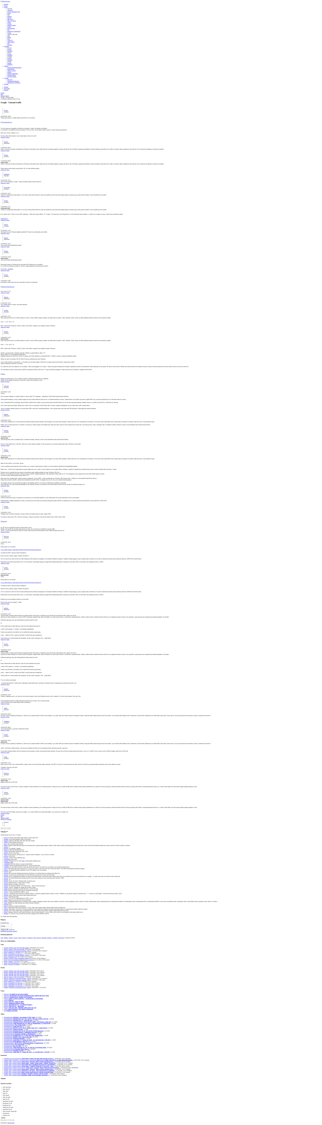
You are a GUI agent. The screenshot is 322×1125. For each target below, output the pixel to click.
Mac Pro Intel (6, 1097)
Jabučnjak (10, 10)
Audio (9, 27)
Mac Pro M (6, 1099)
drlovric (6, 848)
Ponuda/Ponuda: (19, 1017)
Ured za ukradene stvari (13, 11)
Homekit (9, 45)
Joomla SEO (11, 1123)
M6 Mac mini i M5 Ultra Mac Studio (19, 947)
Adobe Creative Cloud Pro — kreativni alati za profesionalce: (38, 1060)
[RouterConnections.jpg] (7, 286)
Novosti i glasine (11, 76)
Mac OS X (10, 19)
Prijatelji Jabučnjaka (12, 73)
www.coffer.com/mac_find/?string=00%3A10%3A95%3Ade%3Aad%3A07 (21, 549)
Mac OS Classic (11, 21)
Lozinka (3, 926)
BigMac (6, 938)
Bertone (9, 819)
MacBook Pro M (7, 1109)
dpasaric (6, 839)
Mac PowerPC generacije (10, 1111)
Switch (9, 33)
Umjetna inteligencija (13, 963)
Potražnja (9, 51)
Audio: (8, 1000)
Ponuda (9, 49)
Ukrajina (10, 961)
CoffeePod (7, 859)
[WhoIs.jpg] (4, 218)
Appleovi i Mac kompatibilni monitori (19, 958)
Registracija (4, 931)
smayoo (6, 141)
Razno (9, 13)
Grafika (9, 24)
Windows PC (6, 1115)
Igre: (11, 1010)
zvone (5, 868)
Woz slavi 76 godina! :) (14, 964)
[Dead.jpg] (4, 521)
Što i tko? (9, 79)
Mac (2, 94)
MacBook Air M (7, 1103)
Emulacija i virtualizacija (13, 31)
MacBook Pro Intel (8, 1107)
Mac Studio (6, 1095)
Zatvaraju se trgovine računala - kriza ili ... (19, 955)
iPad (8, 39)
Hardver (9, 16)
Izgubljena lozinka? (12, 931)
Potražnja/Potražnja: (14, 1025)
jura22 (5, 896)
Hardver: (14, 1001)
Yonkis (6, 884)
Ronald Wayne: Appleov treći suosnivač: (32, 1067)
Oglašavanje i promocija (13, 82)
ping (5, 844)
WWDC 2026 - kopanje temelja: (29, 1061)
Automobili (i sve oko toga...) (16, 954)
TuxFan (6, 310)
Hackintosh (6, 1113)
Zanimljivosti (10, 69)
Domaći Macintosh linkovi (14, 67)
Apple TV (10, 40)
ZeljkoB (55, 938)
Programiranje (11, 28)
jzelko (5, 708)
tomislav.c (49, 938)
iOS (8, 43)
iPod (8, 36)
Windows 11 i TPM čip (14, 952)
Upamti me (11, 929)
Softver (9, 18)
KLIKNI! (10, 269)
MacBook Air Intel (8, 1101)
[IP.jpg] (3, 374)
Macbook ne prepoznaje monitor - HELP (20, 951)
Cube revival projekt (18, 949)
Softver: (23, 998)
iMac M (5, 1093)
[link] (23, 861)
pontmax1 (30, 938)
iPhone (9, 37)
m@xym (6, 386)
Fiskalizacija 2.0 (12, 957)
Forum (2, 93)
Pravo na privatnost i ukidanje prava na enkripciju (21, 960)
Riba (5, 906)
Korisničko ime (5, 923)
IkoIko (6, 842)
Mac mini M (6, 1089)
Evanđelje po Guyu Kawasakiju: (29, 1058)
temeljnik (43, 938)
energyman (7, 187)
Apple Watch (10, 42)
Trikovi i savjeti (11, 70)
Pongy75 (6, 837)
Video (9, 22)
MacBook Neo (7, 1105)
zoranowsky (61, 938)
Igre (8, 30)
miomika (6, 865)
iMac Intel (5, 1091)
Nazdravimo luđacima (13, 81)
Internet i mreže (11, 25)
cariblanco (6, 174)
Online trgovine (11, 75)
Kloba (5, 854)
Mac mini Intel (7, 1087)
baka (2, 938)
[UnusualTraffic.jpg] (6, 122)
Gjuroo (6, 110)
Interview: (16, 994)
